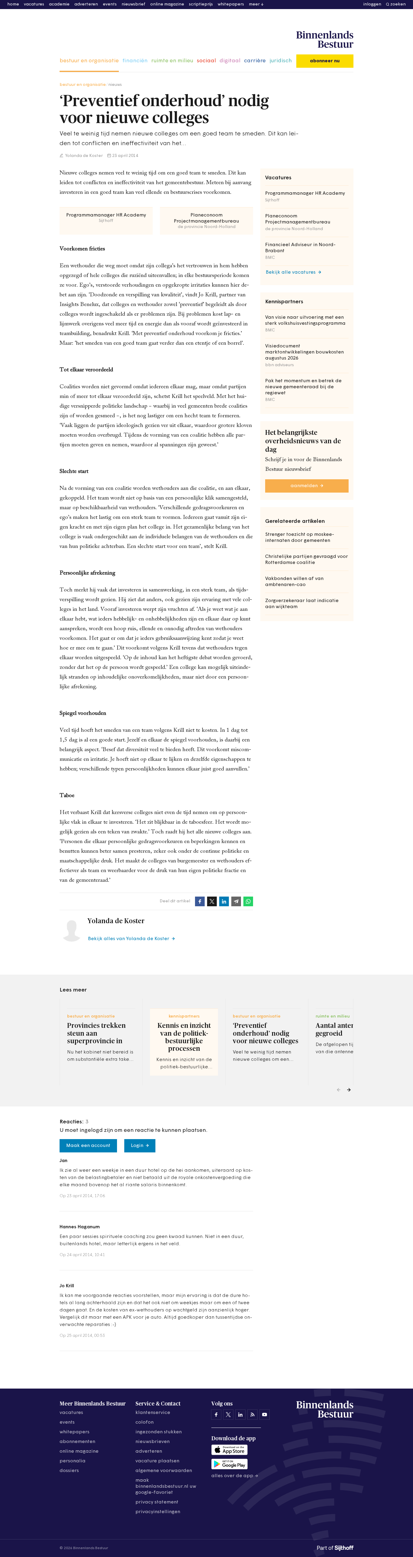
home (13, 4)
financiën (135, 61)
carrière (255, 61)
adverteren (86, 4)
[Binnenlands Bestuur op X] (228, 1414)
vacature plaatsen (157, 1461)
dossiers (69, 1470)
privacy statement (156, 1502)
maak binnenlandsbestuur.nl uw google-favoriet (165, 1486)
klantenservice (152, 1412)
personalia (73, 1461)
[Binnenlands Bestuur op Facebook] (216, 1414)
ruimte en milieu (172, 61)
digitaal (230, 61)
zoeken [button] (398, 4)
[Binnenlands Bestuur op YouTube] (264, 1414)
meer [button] (254, 4)
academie (59, 4)
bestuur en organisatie (89, 61)
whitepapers (231, 4)
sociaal (206, 61)
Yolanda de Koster (83, 156)
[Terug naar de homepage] (324, 39)
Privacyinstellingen (157, 1512)
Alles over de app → (234, 1476)
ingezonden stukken (158, 1432)
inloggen (372, 4)
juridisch (280, 61)
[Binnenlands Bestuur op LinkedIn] (240, 1414)
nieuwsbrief (133, 4)
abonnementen (77, 1441)
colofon (144, 1422)
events (110, 4)
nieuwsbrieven (152, 1441)
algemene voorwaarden (163, 1470)
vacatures (34, 4)
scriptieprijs (201, 4)
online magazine (167, 4)
